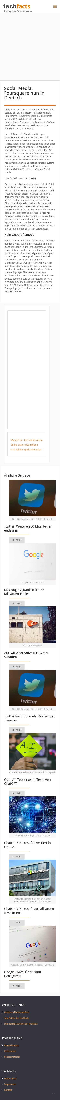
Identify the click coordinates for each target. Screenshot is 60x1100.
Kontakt (8, 1090)
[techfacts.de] (16, 7)
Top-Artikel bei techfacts (16, 1018)
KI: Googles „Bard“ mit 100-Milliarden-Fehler (24, 592)
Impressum (10, 1084)
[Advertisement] (30, 44)
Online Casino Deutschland (24, 445)
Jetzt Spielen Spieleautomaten (26, 449)
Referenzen (10, 1051)
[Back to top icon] (53, 1093)
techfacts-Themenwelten (16, 1012)
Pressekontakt (11, 1045)
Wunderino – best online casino (27, 440)
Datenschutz (10, 1078)
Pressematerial (12, 1057)
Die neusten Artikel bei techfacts (21, 1023)
